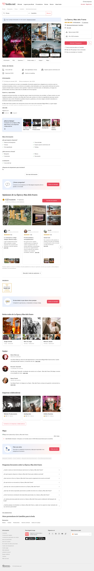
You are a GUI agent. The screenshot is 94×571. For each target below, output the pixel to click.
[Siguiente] (60, 247)
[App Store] (30, 539)
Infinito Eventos (48, 414)
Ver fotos (55, 54)
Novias (46, 4)
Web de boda (5, 558)
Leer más (4, 107)
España (76, 534)
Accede (83, 4)
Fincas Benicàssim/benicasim (44, 458)
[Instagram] (59, 533)
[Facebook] (49, 533)
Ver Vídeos (44, 54)
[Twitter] (52, 533)
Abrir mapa (56, 436)
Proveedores (39, 4)
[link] (12, 331)
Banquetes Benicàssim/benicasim (29, 458)
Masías (4, 522)
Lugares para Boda (29, 4)
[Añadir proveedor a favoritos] (59, 26)
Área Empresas (88, 1)
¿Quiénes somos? (6, 552)
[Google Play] (40, 539)
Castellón (22, 9)
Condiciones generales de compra (10, 537)
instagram (14, 113)
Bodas (4, 9)
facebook (6, 113)
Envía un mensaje (53, 184)
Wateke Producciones (10, 414)
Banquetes (10, 9)
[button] (31, 125)
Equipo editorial (6, 554)
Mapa (47, 60)
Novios (52, 4)
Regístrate (89, 4)
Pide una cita (54, 449)
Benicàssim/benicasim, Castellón (75, 25)
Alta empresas (5, 550)
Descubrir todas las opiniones (31, 273)
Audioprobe (27, 414)
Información (6, 60)
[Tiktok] (65, 533)
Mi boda (20, 4)
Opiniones (21, 60)
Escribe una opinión (51, 200)
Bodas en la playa (36, 522)
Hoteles (9, 522)
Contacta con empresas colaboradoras (14, 424)
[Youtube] (62, 533)
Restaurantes (16, 522)
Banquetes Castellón (7, 458)
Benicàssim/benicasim (31, 9)
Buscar (49, 13)
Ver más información (31, 174)
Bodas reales (32, 60)
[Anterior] (2, 247)
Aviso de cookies (6, 541)
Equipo (41, 60)
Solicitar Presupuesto (76, 43)
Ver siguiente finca (7, 512)
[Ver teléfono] (90, 43)
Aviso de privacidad (6, 539)
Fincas (16, 9)
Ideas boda (58, 4)
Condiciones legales (7, 535)
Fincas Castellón (16, 458)
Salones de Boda (26, 522)
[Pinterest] (55, 533)
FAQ (14, 60)
